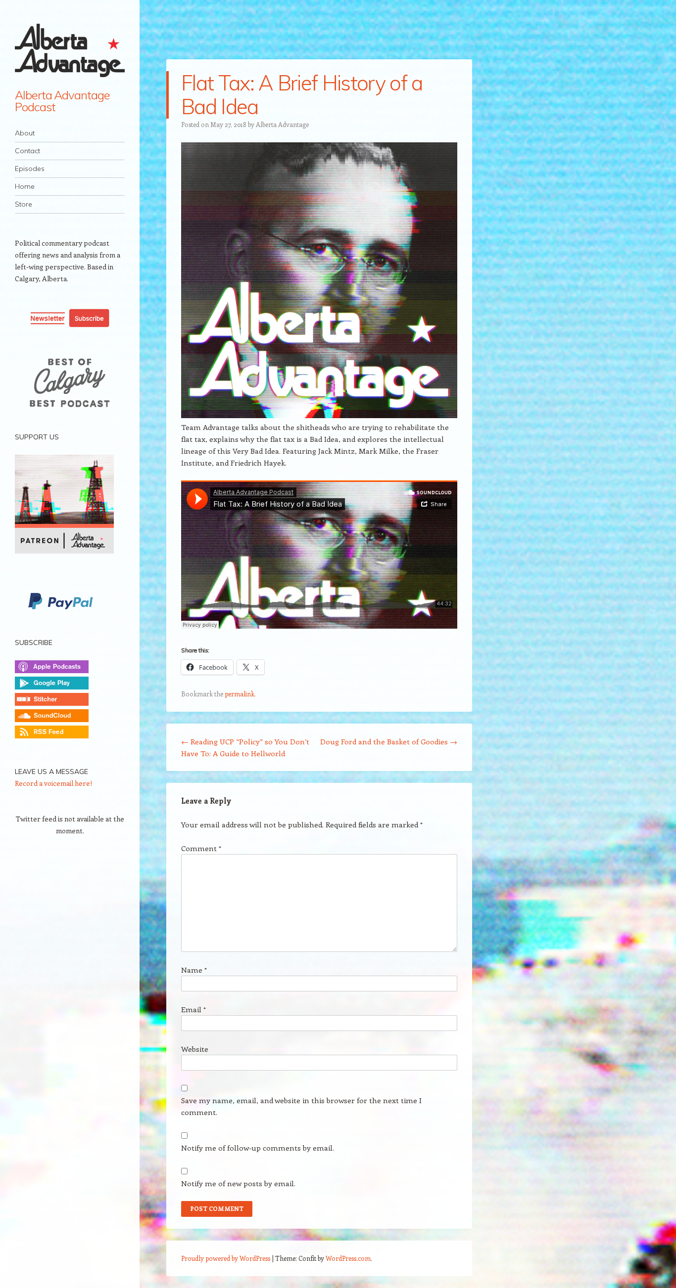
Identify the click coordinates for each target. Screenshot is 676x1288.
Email (193, 1009)
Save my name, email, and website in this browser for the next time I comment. (301, 1106)
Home (25, 186)
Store (23, 204)
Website (194, 1049)
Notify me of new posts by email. (238, 1183)
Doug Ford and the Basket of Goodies (388, 741)
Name (194, 970)
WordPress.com (348, 1258)
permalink (239, 693)
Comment (201, 848)
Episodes (30, 168)
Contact (27, 150)
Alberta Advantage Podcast (62, 100)
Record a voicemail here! (53, 783)
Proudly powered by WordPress (225, 1258)
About (25, 133)
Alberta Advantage (282, 124)
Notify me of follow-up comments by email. (257, 1148)
